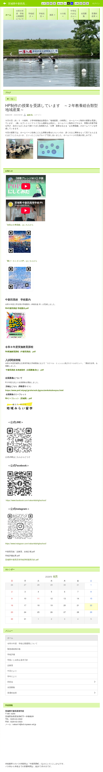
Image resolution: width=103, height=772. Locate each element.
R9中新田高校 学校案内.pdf (17, 308)
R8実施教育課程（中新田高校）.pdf (20, 351)
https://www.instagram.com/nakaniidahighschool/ (25, 543)
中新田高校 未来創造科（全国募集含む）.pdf (25, 369)
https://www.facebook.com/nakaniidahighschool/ (25, 500)
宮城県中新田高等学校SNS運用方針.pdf (21, 559)
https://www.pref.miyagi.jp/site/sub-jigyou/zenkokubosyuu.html (34, 390)
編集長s (29, 115)
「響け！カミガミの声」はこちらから (21, 260)
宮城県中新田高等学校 (19, 3)
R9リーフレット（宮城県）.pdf (18, 398)
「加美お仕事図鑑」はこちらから (19, 224)
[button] (31, 15)
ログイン (96, 3)
